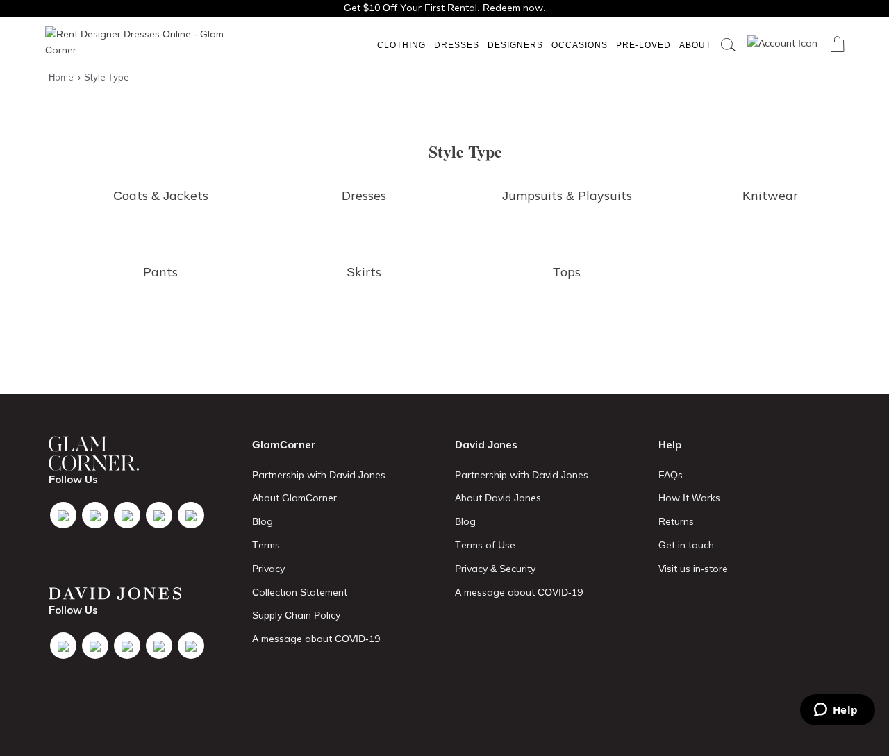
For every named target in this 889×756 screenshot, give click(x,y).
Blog (262, 521)
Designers (515, 45)
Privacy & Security (495, 568)
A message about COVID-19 (316, 638)
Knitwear (770, 195)
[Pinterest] (191, 515)
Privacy (268, 568)
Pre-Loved (643, 45)
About (695, 45)
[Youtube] (159, 515)
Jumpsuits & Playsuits (567, 195)
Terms (266, 545)
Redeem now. (514, 7)
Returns (676, 521)
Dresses (456, 45)
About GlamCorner (294, 498)
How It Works (689, 498)
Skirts (364, 272)
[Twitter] (95, 515)
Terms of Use (485, 545)
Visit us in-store (693, 568)
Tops (567, 272)
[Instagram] (127, 515)
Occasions (579, 45)
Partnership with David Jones (318, 475)
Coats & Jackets (160, 195)
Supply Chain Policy (296, 615)
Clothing (401, 45)
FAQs (670, 475)
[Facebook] (63, 515)
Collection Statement (299, 592)
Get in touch (686, 545)
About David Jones (498, 498)
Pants (160, 272)
